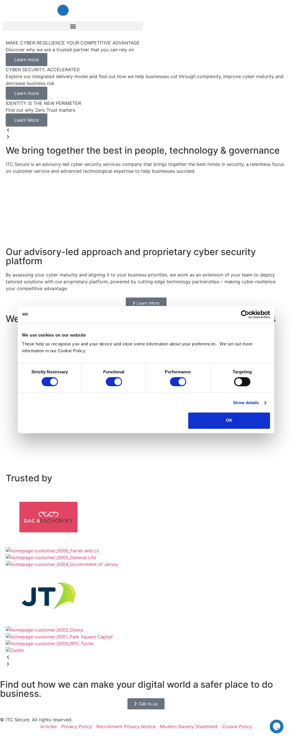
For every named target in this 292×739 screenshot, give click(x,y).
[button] (73, 26)
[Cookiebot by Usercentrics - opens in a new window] (245, 314)
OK (229, 420)
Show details (246, 402)
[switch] (114, 381)
